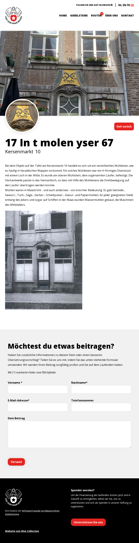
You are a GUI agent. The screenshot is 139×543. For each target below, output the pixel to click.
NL (120, 5)
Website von (22, 531)
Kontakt (127, 15)
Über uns (111, 15)
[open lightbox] (22, 126)
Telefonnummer (82, 400)
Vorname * (15, 382)
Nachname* (79, 382)
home (63, 15)
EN (124, 5)
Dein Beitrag (16, 418)
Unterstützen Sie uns (88, 522)
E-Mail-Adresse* (18, 400)
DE (132, 5)
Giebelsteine (79, 15)
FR (128, 5)
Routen (96, 15)
